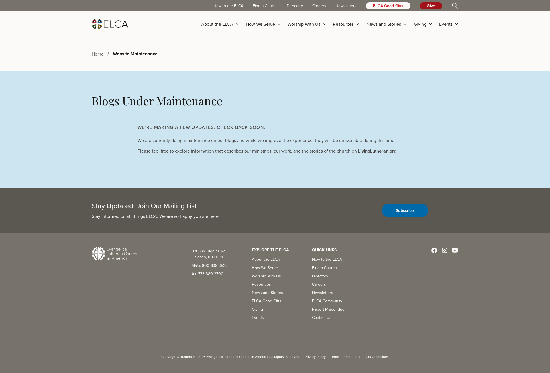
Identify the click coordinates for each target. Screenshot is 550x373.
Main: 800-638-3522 (210, 265)
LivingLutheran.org (377, 151)
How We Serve (265, 268)
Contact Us (321, 317)
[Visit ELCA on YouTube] (454, 250)
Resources (261, 284)
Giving (257, 309)
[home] (110, 24)
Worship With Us (266, 276)
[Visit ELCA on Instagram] (444, 250)
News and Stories (267, 292)
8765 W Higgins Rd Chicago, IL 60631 (209, 254)
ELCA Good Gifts (388, 6)
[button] (221, 24)
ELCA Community (327, 301)
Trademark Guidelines (372, 356)
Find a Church (265, 6)
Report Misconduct (328, 309)
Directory (295, 6)
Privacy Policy (315, 356)
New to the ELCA (228, 6)
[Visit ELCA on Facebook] (434, 250)
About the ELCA (266, 259)
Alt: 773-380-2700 (207, 274)
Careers (319, 6)
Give (431, 6)
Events (258, 317)
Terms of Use (340, 356)
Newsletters (346, 6)
